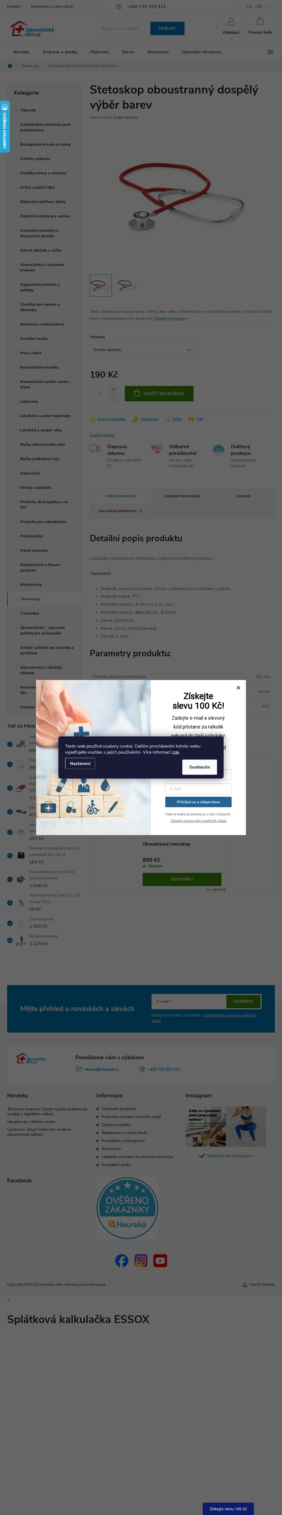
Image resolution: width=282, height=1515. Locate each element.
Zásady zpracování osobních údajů (198, 821)
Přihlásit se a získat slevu (198, 801)
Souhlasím (199, 767)
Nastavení (80, 764)
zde (175, 752)
